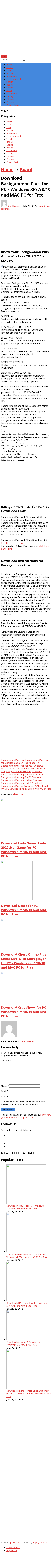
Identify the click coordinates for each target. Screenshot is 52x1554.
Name (5, 1085)
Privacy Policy (13, 104)
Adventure (11, 76)
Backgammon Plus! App (13, 760)
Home (9, 64)
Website (5, 1096)
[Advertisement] (26, 29)
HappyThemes (40, 1542)
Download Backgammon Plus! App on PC (22, 781)
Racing (9, 90)
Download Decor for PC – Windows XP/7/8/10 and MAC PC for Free (24, 909)
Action (9, 73)
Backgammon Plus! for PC (18, 771)
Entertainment (13, 79)
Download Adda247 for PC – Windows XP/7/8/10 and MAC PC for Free (25, 1207)
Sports (9, 81)
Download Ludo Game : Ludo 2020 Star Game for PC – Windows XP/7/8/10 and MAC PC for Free (24, 849)
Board (9, 84)
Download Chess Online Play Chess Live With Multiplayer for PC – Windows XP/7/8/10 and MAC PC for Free (23, 960)
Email (4, 1091)
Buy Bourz (11, 1550)
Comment (7, 1060)
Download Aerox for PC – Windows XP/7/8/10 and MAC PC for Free (23, 1343)
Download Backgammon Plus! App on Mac (21, 779)
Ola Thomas (14, 206)
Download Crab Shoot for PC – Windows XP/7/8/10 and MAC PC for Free (24, 1011)
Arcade (9, 67)
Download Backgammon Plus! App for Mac (21, 773)
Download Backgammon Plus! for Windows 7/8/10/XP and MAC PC (24, 786)
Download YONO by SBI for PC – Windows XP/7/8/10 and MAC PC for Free (27, 1304)
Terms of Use (13, 1547)
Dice (8, 70)
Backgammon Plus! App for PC (24, 762)
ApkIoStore (14, 1542)
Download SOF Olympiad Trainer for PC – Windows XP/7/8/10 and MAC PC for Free (26, 1256)
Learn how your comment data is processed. (26, 1116)
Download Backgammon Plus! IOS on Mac (30, 788)
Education (11, 99)
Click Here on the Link (12, 543)
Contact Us (11, 102)
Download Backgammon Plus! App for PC (22, 776)
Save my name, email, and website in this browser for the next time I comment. (23, 1103)
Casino (9, 87)
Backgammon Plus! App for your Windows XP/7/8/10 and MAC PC (22, 767)
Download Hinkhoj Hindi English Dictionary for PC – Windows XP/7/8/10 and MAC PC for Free (28, 1393)
